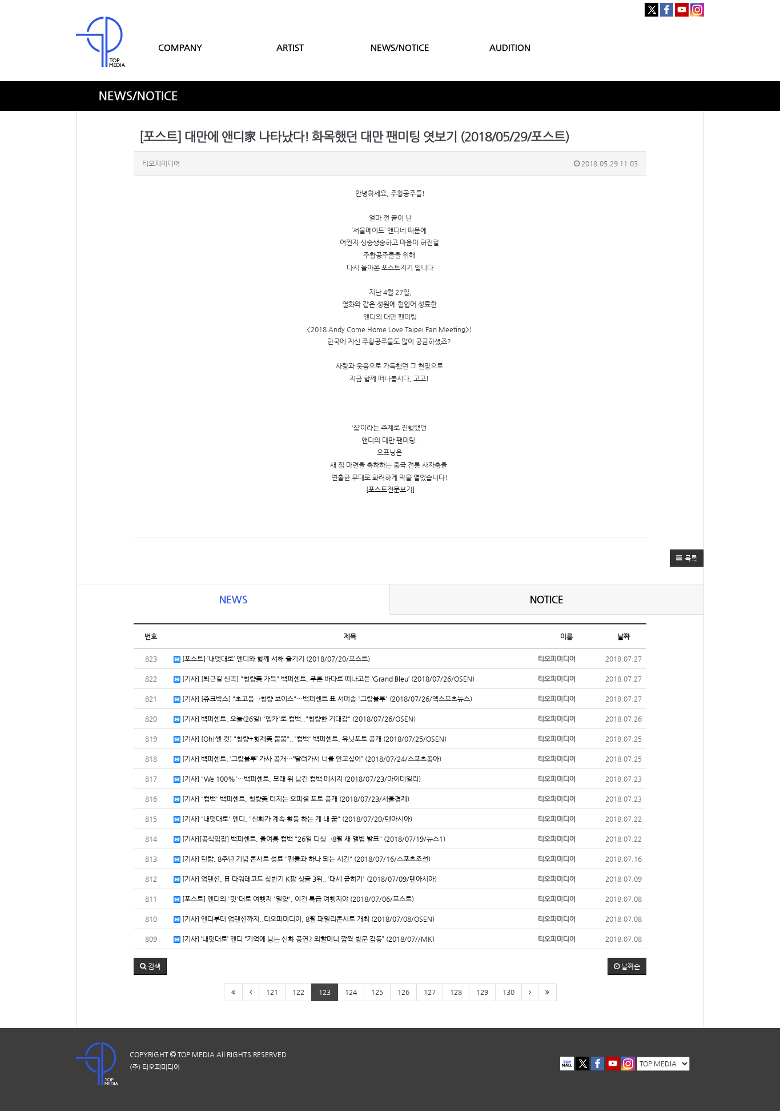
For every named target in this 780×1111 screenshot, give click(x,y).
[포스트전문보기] (390, 489)
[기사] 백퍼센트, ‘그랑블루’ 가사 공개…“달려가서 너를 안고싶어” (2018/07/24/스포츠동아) (310, 759)
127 (430, 992)
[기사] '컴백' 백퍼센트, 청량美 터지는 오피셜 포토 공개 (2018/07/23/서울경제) (294, 799)
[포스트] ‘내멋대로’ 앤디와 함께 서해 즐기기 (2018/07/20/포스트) (275, 659)
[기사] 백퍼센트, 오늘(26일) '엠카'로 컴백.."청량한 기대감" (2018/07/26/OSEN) (298, 719)
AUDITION (509, 47)
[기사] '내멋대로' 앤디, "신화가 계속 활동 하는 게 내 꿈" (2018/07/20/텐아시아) (296, 819)
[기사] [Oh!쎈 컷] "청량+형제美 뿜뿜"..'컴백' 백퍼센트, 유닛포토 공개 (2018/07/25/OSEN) (313, 739)
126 (403, 992)
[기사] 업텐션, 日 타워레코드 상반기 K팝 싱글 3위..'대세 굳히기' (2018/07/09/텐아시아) (308, 879)
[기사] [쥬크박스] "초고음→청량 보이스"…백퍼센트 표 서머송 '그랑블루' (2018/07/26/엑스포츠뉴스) (326, 699)
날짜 (623, 636)
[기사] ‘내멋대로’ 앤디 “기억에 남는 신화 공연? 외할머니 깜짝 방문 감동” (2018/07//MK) (307, 939)
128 (456, 992)
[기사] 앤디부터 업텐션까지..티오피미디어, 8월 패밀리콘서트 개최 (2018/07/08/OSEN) (307, 919)
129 (482, 992)
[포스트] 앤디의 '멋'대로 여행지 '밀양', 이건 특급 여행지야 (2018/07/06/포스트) (297, 899)
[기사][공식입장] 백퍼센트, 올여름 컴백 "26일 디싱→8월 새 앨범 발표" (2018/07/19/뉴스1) (312, 839)
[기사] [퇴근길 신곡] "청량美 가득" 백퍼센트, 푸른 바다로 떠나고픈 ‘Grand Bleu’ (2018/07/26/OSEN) (327, 679)
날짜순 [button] (630, 966)
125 (377, 992)
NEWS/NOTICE (400, 47)
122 (298, 992)
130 (508, 992)
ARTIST (290, 47)
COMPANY (180, 47)
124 (351, 992)
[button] (686, 558)
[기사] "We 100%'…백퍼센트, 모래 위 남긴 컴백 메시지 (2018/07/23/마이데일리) (300, 779)
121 (272, 992)
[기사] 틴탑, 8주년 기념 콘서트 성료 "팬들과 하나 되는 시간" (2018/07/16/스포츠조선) (305, 859)
